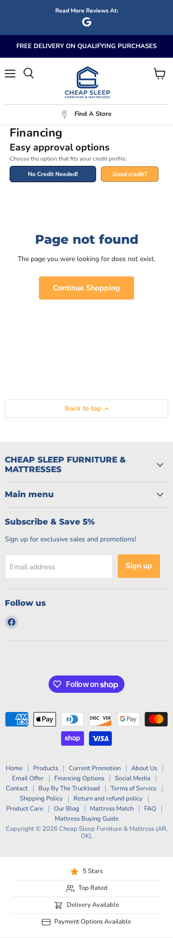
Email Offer (28, 778)
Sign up (138, 566)
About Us (144, 768)
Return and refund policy (108, 798)
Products (45, 768)
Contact (17, 788)
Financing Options (79, 778)
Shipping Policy (41, 798)
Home (14, 768)
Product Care (24, 808)
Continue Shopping (86, 288)
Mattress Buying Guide (87, 818)
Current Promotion (95, 768)
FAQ (150, 808)
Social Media (132, 778)
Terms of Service (134, 788)
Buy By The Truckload (69, 788)
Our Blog (66, 808)
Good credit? (129, 174)
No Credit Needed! (53, 174)
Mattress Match (112, 808)
